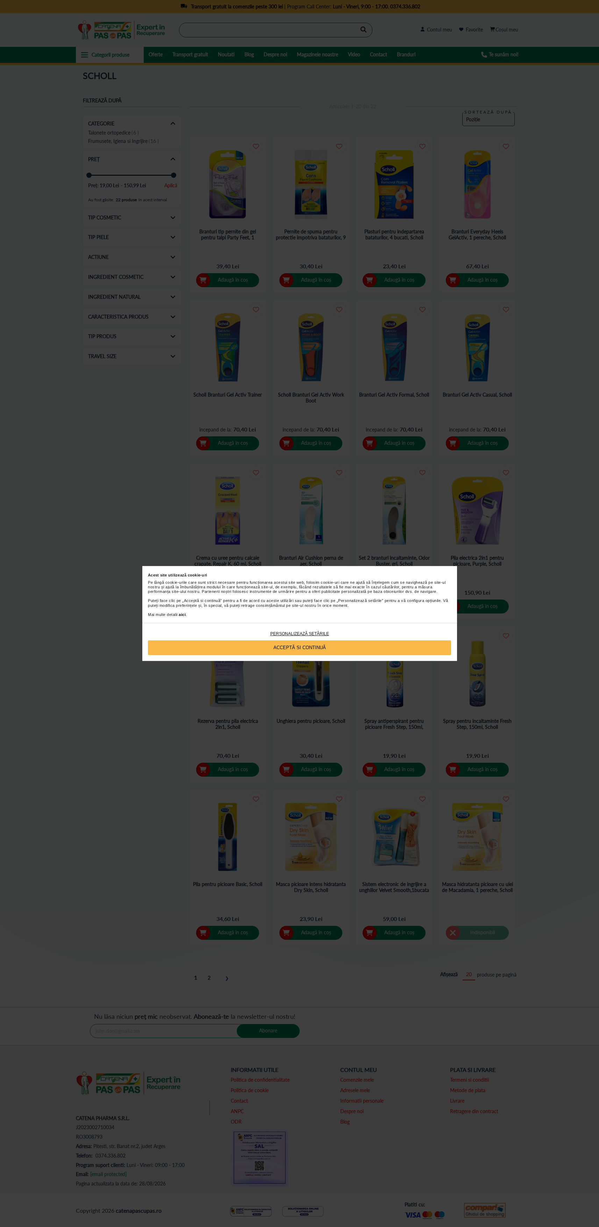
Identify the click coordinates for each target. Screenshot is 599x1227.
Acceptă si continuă (299, 647)
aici (182, 614)
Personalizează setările (299, 633)
